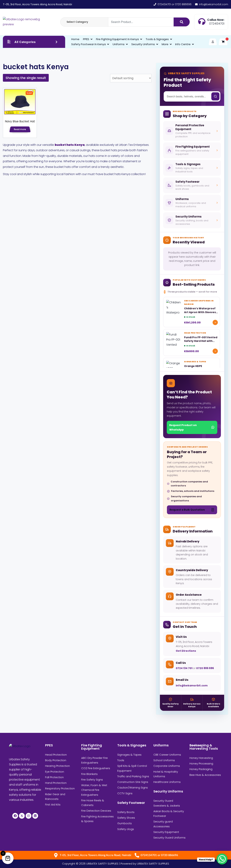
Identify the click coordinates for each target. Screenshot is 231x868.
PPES (86, 39)
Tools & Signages (157, 39)
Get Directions (186, 651)
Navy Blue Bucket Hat (20, 121)
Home (75, 39)
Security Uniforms (143, 44)
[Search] (182, 22)
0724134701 (216, 24)
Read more (20, 129)
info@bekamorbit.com (192, 685)
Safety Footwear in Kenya (88, 44)
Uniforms (119, 44)
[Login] (213, 41)
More (165, 44)
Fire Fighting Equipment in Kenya (117, 39)
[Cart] (223, 41)
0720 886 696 (205, 668)
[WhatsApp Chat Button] (222, 859)
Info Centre (183, 44)
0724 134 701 (184, 668)
